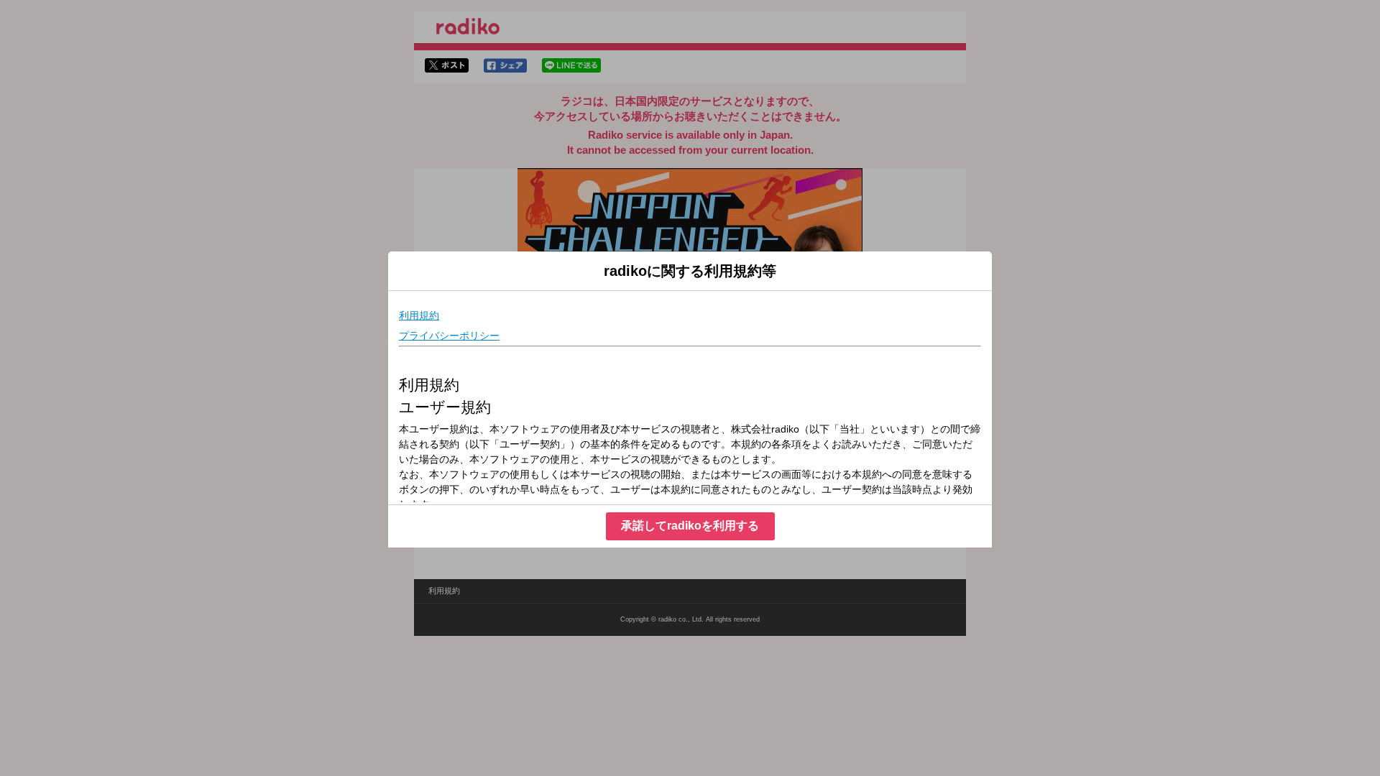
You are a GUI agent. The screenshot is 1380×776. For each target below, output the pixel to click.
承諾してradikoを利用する (690, 525)
